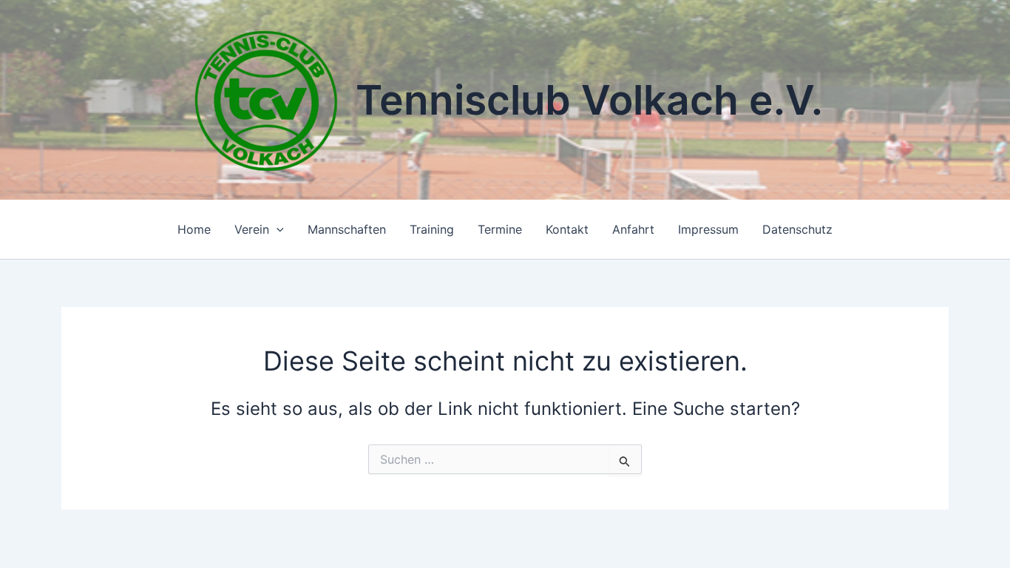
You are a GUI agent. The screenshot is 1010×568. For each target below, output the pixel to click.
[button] (276, 229)
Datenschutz (797, 229)
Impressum (708, 229)
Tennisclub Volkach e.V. (589, 99)
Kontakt (567, 229)
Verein (251, 229)
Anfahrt (633, 229)
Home (194, 229)
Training (432, 229)
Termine (500, 229)
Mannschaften (347, 229)
